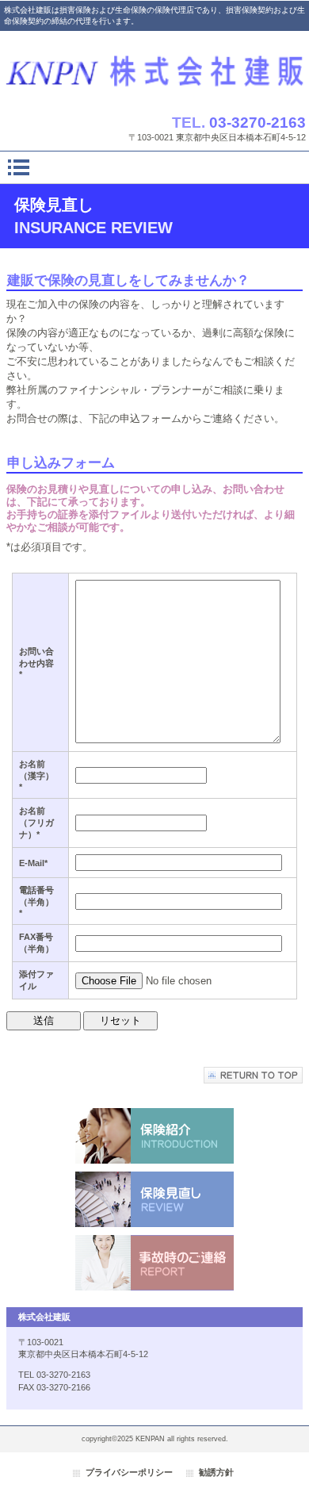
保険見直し (154, 1199)
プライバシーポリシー (129, 1472)
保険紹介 (154, 1136)
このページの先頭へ (253, 1075)
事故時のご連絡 (154, 1263)
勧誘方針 (216, 1472)
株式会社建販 (154, 68)
